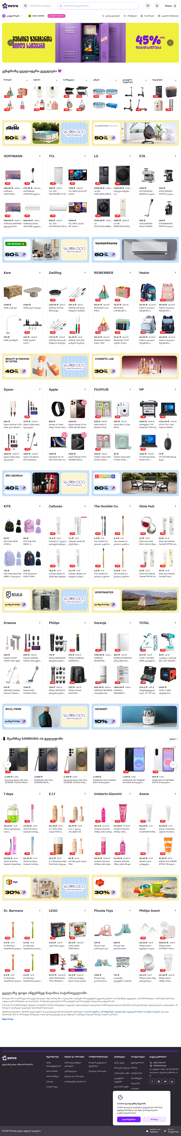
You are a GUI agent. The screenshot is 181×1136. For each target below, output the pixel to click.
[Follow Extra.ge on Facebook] (152, 1081)
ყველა (173, 739)
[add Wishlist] (26, 747)
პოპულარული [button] (138, 1057)
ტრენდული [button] (119, 1057)
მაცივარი (135, 1084)
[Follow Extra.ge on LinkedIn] (172, 1081)
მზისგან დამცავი (122, 1068)
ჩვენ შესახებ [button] (52, 1057)
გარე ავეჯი (119, 1063)
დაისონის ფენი (121, 1087)
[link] (90, 43)
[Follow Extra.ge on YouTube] (165, 1081)
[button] (36, 16)
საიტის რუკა (52, 1087)
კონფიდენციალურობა (75, 1082)
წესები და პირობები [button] (74, 1057)
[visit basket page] (157, 6)
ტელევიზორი (137, 1063)
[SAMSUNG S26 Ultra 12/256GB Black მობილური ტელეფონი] (46, 759)
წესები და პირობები (74, 1076)
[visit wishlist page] (148, 6)
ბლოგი (49, 1082)
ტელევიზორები (134, 1012)
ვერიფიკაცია (71, 1071)
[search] (61, 6)
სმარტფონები (107, 1012)
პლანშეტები (137, 1078)
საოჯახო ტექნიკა (92, 1012)
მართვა (154, 1119)
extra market (52, 1071)
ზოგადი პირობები (97, 1071)
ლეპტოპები (120, 1012)
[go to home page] (10, 6)
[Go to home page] (12, 1058)
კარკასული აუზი (122, 1073)
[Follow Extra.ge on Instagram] (158, 1081)
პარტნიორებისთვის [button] (98, 1057)
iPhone (134, 1068)
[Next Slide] (170, 42)
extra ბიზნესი (52, 1076)
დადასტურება (129, 1119)
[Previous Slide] (10, 42)
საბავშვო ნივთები (151, 1012)
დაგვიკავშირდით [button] (157, 1057)
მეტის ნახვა (8, 1019)
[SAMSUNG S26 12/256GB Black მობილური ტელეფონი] (105, 759)
